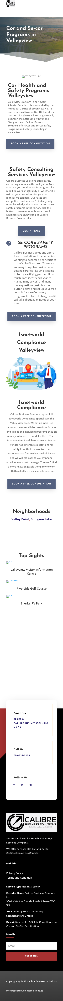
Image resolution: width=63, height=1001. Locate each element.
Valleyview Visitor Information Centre (31, 571)
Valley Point (20, 519)
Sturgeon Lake (41, 519)
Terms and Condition (19, 877)
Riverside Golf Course (31, 588)
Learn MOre (31, 231)
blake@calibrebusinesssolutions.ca (31, 723)
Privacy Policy (14, 873)
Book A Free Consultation (30, 143)
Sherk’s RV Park (31, 603)
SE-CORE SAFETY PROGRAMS (35, 245)
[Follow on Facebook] (14, 785)
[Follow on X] (22, 785)
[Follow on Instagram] (30, 785)
